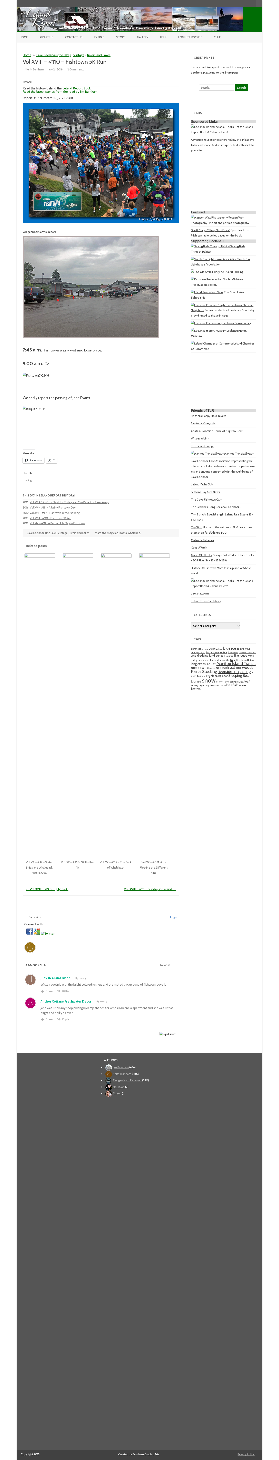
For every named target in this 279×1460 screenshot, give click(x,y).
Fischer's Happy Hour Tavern (208, 416)
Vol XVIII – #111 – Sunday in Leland (150, 889)
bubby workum (198, 652)
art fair (205, 649)
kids (238, 660)
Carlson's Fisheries (202, 540)
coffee (223, 652)
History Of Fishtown (203, 568)
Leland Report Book (76, 88)
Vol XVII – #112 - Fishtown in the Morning (55, 513)
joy (232, 659)
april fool (196, 648)
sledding (203, 675)
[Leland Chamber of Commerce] (212, 343)
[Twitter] (231, 3)
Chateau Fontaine (202, 431)
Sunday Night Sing (200, 685)
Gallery (142, 37)
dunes (219, 655)
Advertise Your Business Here (209, 140)
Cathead (215, 652)
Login (173, 917)
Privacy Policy (246, 1454)
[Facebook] (235, 3)
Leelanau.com (200, 593)
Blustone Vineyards (203, 423)
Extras (99, 37)
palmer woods (241, 667)
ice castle (224, 660)
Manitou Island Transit (236, 663)
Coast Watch (199, 547)
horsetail (214, 660)
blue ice (229, 648)
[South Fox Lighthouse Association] (214, 259)
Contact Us (74, 37)
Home (24, 37)
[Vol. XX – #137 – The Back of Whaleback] (118, 554)
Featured (228, 656)
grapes (206, 660)
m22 (213, 664)
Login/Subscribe (190, 37)
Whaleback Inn (200, 438)
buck (208, 652)
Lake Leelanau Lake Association (210, 461)
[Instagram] (244, 3)
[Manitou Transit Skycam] (207, 453)
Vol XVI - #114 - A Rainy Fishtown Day (53, 507)
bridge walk (243, 648)
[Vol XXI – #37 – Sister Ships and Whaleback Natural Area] (42, 554)
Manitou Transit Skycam (239, 453)
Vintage (78, 55)
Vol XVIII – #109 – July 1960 (47, 889)
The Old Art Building (231, 272)
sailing (245, 671)
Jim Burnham (121, 1067)
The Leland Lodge (202, 446)
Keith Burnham (35, 69)
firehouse (240, 655)
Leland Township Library (206, 601)
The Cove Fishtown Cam (206, 499)
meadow (197, 668)
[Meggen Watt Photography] (209, 217)
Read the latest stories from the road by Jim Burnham (60, 92)
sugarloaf (243, 681)
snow (208, 680)
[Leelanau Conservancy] (207, 323)
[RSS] (252, 3)
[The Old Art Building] (205, 272)
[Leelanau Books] (202, 127)
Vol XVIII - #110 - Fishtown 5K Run (50, 518)
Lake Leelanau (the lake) (53, 55)
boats (123, 533)
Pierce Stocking (204, 671)
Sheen (117, 1093)
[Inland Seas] (200, 292)
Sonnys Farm (222, 681)
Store (120, 37)
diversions (233, 652)
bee (220, 649)
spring (233, 681)
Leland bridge (247, 660)
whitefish (231, 685)
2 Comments (75, 69)
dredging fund (206, 655)
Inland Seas (216, 292)
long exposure (200, 664)
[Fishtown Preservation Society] (212, 279)
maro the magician (106, 533)
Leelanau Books (224, 127)
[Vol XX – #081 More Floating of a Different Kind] (156, 554)
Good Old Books (201, 555)
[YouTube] (240, 3)
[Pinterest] (248, 3)
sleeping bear (219, 675)
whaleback (134, 533)
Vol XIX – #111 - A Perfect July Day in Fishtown (57, 523)
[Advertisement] (223, 183)
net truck (222, 668)
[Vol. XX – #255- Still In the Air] (80, 554)
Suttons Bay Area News (205, 492)
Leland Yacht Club (202, 484)
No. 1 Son (119, 1087)
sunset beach (216, 685)
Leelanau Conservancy (237, 323)
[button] (30, 934)
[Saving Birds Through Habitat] (210, 246)
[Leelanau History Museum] (209, 330)
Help (163, 37)
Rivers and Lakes (98, 55)
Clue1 (217, 37)
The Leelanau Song (203, 507)
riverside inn (228, 671)
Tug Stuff (196, 527)
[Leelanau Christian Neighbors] (211, 305)
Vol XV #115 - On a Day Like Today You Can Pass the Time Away (69, 502)
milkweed (210, 668)
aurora (213, 648)
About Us (46, 37)
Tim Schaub (198, 514)
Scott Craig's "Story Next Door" (210, 230)
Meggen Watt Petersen (127, 1080)
